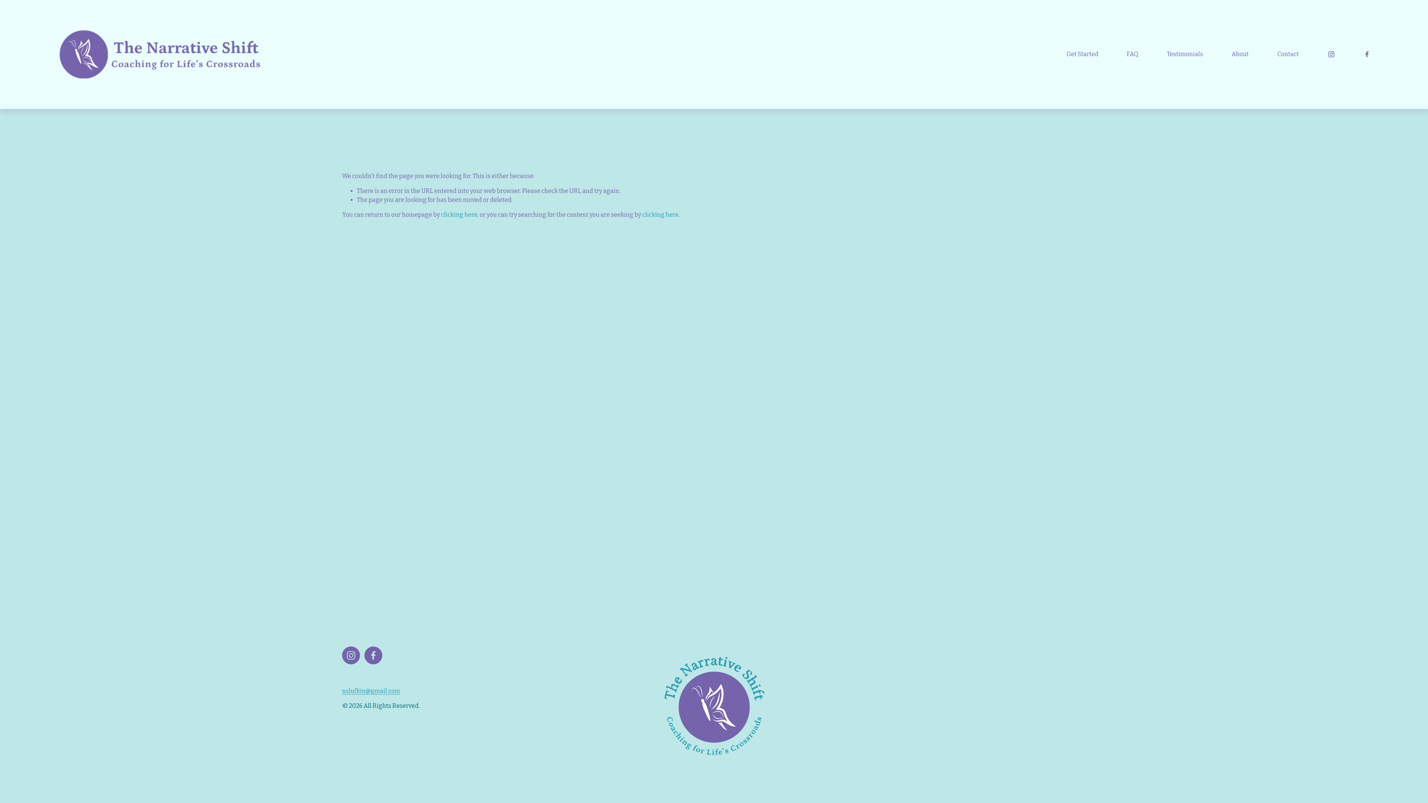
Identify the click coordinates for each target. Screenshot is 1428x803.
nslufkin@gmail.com (371, 690)
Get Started (1083, 54)
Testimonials (1185, 54)
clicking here (459, 214)
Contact (1288, 54)
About (1240, 54)
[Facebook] (1367, 54)
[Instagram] (1331, 54)
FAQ (1132, 54)
